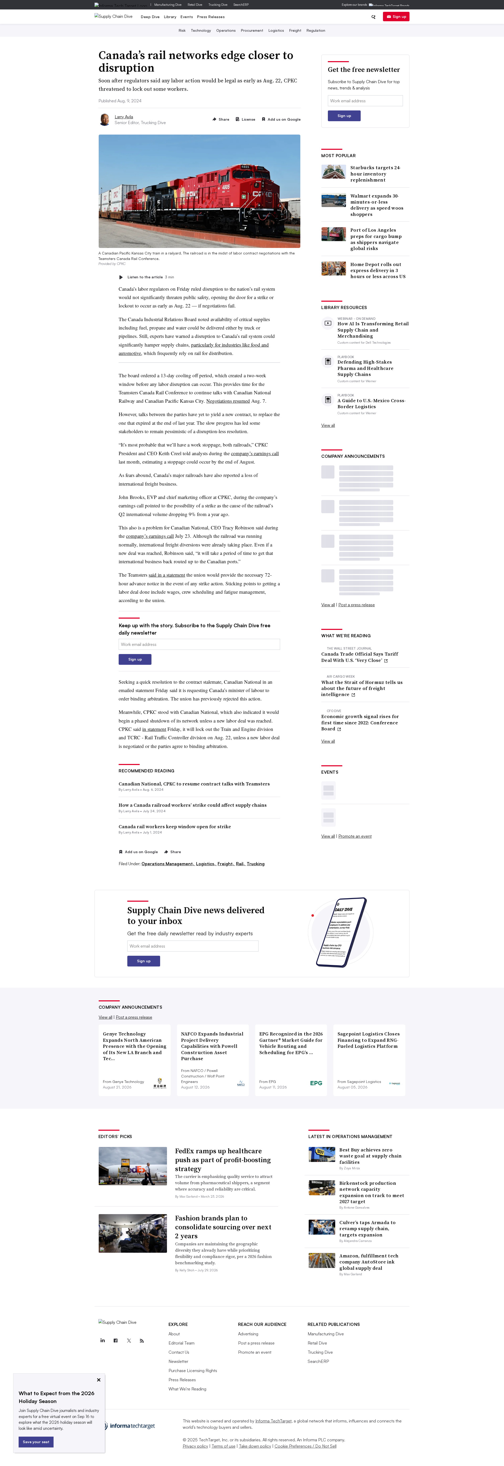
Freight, (226, 863)
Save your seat (36, 1442)
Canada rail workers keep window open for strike (175, 826)
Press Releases (211, 16)
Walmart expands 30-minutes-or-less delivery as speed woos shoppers (377, 205)
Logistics (276, 30)
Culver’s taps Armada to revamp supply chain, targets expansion (367, 1228)
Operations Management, (168, 863)
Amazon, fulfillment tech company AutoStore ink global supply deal (368, 1261)
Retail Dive (195, 5)
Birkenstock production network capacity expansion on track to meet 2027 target (371, 1192)
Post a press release (356, 604)
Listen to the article (151, 277)
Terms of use (223, 1446)
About (174, 1333)
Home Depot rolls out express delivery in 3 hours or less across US (378, 270)
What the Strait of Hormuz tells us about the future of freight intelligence (362, 688)
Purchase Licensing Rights (193, 1370)
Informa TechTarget (273, 1420)
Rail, (241, 863)
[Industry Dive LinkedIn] (102, 1340)
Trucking (256, 863)
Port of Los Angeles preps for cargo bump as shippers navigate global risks (376, 239)
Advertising (248, 1333)
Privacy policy (195, 1446)
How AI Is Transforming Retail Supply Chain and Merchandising (373, 330)
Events (187, 16)
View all (328, 425)
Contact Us (179, 1352)
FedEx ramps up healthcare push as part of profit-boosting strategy (223, 1159)
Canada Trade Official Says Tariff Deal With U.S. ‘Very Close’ (359, 657)
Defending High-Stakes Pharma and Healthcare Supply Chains (365, 368)
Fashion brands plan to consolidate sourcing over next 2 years (223, 1227)
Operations (226, 30)
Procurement (252, 30)
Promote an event (355, 836)
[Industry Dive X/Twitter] (128, 1340)
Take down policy (255, 1446)
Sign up (399, 16)
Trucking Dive (217, 5)
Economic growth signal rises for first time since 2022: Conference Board (360, 722)
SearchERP (241, 5)
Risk (182, 30)
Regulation (316, 30)
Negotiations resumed (228, 400)
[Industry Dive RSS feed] (142, 1340)
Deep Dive (150, 16)
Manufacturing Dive (167, 5)
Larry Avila (124, 116)
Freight (295, 30)
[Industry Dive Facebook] (115, 1340)
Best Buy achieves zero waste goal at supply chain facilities (370, 1155)
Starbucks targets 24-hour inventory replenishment (375, 173)
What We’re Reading (187, 1388)
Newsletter (178, 1361)
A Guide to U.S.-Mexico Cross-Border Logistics (372, 403)
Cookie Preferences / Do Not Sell (306, 1446)
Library (170, 16)
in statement (154, 729)
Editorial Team (182, 1343)
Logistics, (206, 863)
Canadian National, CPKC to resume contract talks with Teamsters (194, 783)
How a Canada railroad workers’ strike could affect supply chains (193, 805)
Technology (201, 30)
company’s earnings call (255, 453)
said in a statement (167, 574)
